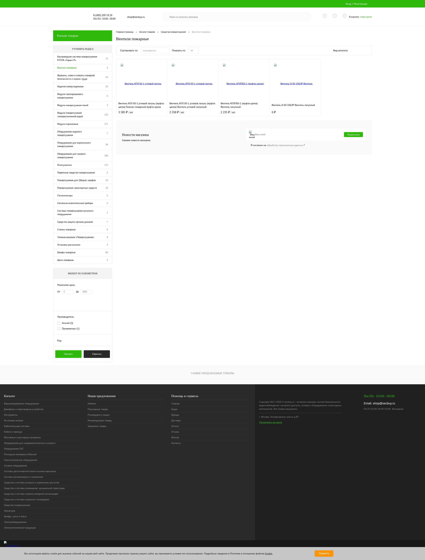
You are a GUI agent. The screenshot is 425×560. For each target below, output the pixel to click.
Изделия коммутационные (70, 86)
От (58, 291)
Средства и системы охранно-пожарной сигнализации (31, 494)
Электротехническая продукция (20, 527)
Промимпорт (71, 328)
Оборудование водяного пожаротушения (69, 133)
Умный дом (9, 511)
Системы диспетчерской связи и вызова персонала (30, 471)
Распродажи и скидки (98, 415)
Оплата (175, 426)
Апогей (67, 323)
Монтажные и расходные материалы (22, 437)
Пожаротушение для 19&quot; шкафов (76, 180)
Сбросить (97, 354)
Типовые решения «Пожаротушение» (75, 237)
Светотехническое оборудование (20, 460)
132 (106, 114)
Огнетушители (64, 165)
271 (106, 124)
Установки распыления (68, 245)
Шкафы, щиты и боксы (15, 516)
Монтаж (175, 437)
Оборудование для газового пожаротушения (71, 156)
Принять (324, 553)
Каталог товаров (67, 35)
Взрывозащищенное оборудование (21, 403)
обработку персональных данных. (285, 145)
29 (107, 188)
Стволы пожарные (66, 229)
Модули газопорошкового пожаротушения (70, 96)
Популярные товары (98, 409)
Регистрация (360, 3)
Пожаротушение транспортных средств (77, 188)
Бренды (175, 415)
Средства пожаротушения (17, 505)
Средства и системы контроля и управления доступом (31, 482)
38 (107, 144)
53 (107, 77)
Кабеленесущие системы (16, 426)
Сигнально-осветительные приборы (75, 203)
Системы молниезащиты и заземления (23, 477)
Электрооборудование (15, 522)
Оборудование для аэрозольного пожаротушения (74, 145)
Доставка (176, 420)
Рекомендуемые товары (100, 420)
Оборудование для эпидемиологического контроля (29, 443)
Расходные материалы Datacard (20, 454)
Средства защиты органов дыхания (75, 222)
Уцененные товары (97, 426)
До (77, 291)
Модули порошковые (67, 124)
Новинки (92, 403)
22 (107, 86)
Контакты (176, 443)
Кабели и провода (13, 432)
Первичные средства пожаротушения (76, 172)
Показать (68, 354)
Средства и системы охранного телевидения (26, 499)
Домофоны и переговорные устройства (23, 409)
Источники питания (13, 420)
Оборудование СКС (14, 449)
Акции (174, 409)
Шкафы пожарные (66, 252)
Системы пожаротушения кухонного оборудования (75, 213)
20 (107, 180)
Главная (175, 403)
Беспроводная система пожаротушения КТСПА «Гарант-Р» (77, 58)
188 (106, 155)
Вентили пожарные (66, 68)
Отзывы (175, 432)
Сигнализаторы (65, 195)
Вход (348, 3)
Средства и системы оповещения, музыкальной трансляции (34, 488)
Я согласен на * (278, 145)
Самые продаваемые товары (212, 373)
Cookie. (269, 553)
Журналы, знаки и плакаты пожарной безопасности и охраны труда (76, 77)
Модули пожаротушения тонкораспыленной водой (70, 115)
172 (106, 165)
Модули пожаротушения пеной (72, 105)
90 (107, 252)
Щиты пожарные (65, 260)
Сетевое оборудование (15, 465)
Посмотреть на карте (270, 422)
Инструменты (10, 415)
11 (107, 58)
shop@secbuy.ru (384, 403)
